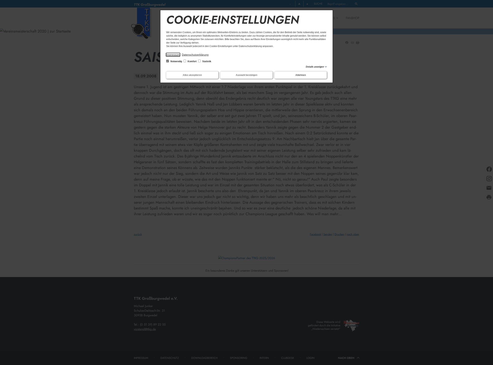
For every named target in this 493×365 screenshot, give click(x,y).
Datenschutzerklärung (195, 54)
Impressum (173, 54)
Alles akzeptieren (192, 75)
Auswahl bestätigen (246, 75)
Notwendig (176, 61)
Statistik (206, 61)
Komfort (192, 61)
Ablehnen (300, 75)
